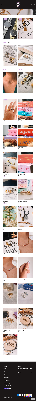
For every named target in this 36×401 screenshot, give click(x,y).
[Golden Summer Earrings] (10, 293)
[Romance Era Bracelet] (25, 162)
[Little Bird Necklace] (25, 318)
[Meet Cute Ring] (25, 136)
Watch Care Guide (6, 377)
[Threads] (10, 385)
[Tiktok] (6, 385)
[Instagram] (4, 385)
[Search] (32, 5)
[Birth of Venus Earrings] (10, 216)
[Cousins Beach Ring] (25, 267)
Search (5, 368)
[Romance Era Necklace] (25, 109)
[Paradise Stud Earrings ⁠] (10, 318)
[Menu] (2, 4)
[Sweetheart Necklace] (10, 162)
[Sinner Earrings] (10, 189)
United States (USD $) (7, 394)
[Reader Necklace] (25, 242)
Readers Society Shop (9, 397)
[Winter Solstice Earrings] (10, 344)
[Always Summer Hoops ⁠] (25, 293)
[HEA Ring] (10, 136)
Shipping (5, 371)
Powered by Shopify (6, 398)
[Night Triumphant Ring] (25, 55)
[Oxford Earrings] (10, 55)
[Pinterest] (8, 385)
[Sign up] (31, 372)
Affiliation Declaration (7, 380)
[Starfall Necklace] (10, 82)
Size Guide (5, 374)
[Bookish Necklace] (10, 267)
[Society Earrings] (10, 242)
